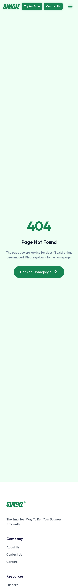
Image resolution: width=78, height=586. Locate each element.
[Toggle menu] (70, 6)
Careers (12, 562)
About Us (12, 547)
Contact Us (53, 6)
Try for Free (32, 6)
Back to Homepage (35, 272)
